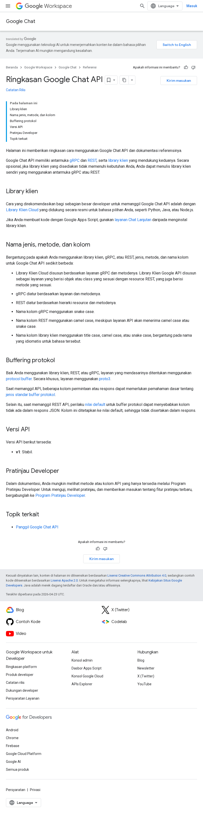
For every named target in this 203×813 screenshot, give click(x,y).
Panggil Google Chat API (37, 527)
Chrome (12, 738)
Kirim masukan (179, 80)
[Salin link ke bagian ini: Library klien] (43, 192)
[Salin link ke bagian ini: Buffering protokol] (60, 361)
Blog (140, 660)
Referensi (90, 67)
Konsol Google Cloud (87, 676)
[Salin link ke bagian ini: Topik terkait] (44, 515)
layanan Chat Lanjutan (133, 219)
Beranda (12, 67)
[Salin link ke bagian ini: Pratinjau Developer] (64, 471)
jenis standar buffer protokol (30, 394)
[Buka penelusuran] (142, 6)
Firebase (12, 746)
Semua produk (17, 769)
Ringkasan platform (21, 667)
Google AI (13, 762)
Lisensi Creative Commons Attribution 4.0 (136, 575)
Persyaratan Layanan (22, 698)
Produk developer (19, 675)
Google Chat (20, 21)
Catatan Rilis (15, 90)
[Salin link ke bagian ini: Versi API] (35, 430)
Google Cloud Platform (23, 754)
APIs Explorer (82, 684)
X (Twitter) (145, 676)
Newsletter (145, 668)
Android (12, 730)
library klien (118, 160)
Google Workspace (38, 67)
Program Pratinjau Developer (60, 495)
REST (92, 160)
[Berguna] (186, 67)
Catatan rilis (15, 683)
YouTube (144, 684)
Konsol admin (82, 660)
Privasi (35, 790)
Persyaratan (15, 790)
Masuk (191, 6)
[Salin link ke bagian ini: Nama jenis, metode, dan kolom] (95, 245)
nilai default (95, 404)
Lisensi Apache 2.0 (64, 580)
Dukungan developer (22, 690)
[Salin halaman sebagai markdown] (124, 80)
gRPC (74, 160)
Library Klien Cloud (22, 210)
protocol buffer (19, 378)
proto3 (104, 378)
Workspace (58, 6)
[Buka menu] (8, 6)
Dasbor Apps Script (87, 668)
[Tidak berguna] (193, 67)
